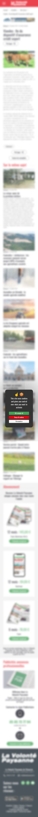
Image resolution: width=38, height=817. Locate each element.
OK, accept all (19, 413)
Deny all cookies (19, 417)
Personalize (19, 421)
